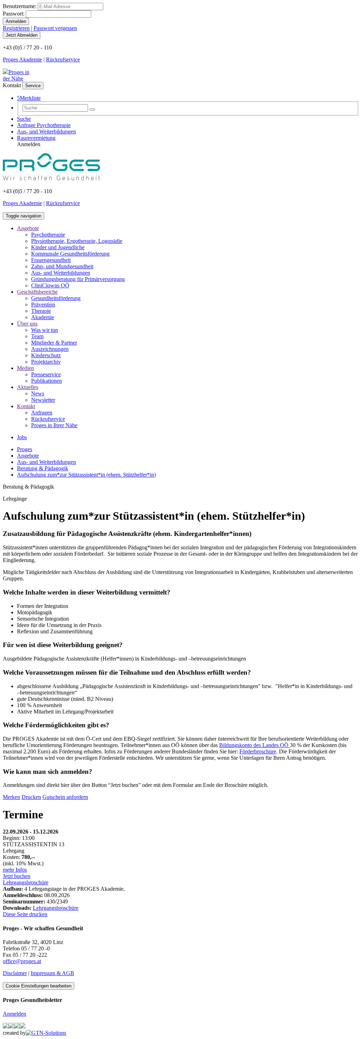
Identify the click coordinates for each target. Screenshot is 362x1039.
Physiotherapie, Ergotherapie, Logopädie (76, 241)
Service (33, 85)
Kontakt (26, 406)
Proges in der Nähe (16, 75)
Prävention (43, 304)
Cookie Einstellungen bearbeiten (38, 986)
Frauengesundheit (51, 260)
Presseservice (46, 374)
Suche (24, 119)
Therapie (41, 311)
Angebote (28, 228)
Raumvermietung (36, 138)
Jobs (22, 437)
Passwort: (13, 14)
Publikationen (46, 381)
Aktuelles (27, 387)
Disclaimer (15, 973)
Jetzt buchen (16, 876)
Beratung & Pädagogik (42, 468)
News (37, 393)
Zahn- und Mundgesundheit (62, 266)
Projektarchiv (46, 362)
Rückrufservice (63, 59)
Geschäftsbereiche (37, 292)
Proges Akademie (22, 59)
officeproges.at (22, 961)
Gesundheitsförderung (56, 298)
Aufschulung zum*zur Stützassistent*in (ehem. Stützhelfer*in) (86, 475)
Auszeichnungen (50, 349)
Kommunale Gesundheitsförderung (70, 254)
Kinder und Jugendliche (57, 247)
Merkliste (29, 98)
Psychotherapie (48, 235)
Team (37, 336)
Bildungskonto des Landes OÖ (254, 745)
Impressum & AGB (52, 973)
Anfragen (41, 413)
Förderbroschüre (257, 751)
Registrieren (16, 28)
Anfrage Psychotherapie (44, 125)
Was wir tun (44, 330)
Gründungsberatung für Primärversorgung (78, 279)
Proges (24, 449)
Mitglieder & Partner (54, 343)
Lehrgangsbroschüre (25, 882)
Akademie (42, 317)
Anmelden (14, 1014)
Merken (11, 797)
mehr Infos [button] (15, 870)
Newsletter (43, 400)
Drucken (31, 797)
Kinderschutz (46, 355)
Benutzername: (19, 6)
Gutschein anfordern (65, 797)
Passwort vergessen (55, 28)
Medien (25, 368)
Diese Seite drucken (25, 914)
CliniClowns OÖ (50, 285)
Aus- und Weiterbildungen (46, 132)
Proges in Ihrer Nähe (54, 425)
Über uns (27, 324)
